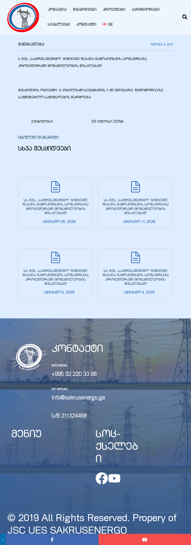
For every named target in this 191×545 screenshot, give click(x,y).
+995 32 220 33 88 (73, 375)
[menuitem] (107, 24)
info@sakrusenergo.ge (78, 398)
